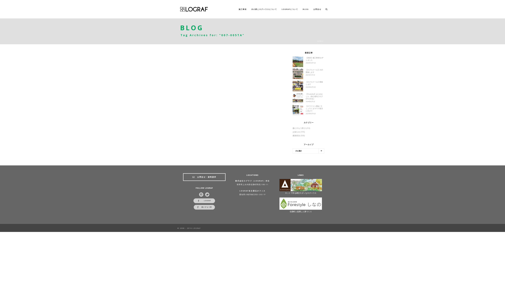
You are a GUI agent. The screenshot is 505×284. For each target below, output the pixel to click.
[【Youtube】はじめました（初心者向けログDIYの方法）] (298, 98)
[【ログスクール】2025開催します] (298, 74)
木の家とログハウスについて (264, 9)
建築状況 (296, 135)
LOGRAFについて (290, 9)
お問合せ (317, 9)
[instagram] (201, 194)
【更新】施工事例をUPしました (314, 59)
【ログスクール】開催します (314, 83)
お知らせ (296, 132)
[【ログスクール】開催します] (298, 86)
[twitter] (207, 194)
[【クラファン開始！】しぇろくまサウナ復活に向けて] (298, 110)
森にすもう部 (298, 128)
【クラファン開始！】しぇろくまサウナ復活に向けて (314, 108)
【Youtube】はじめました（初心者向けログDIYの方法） (314, 96)
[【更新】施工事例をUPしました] (298, 62)
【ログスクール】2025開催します (314, 71)
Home (319, 41)
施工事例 (243, 9)
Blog (306, 9)
